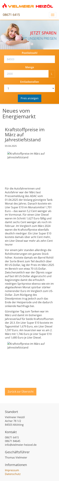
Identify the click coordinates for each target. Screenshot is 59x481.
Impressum (12, 470)
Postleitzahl (29, 53)
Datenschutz (12, 474)
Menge (29, 67)
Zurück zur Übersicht (21, 391)
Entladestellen (29, 82)
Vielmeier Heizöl (27, 5)
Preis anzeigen (30, 98)
